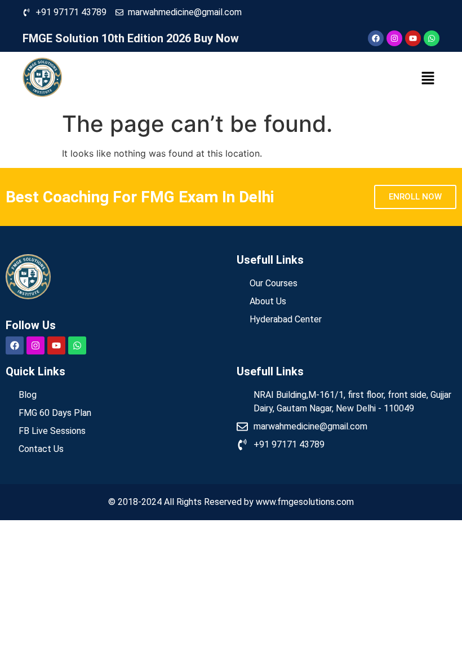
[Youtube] (413, 38)
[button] (428, 78)
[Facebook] (376, 38)
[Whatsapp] (431, 38)
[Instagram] (394, 38)
